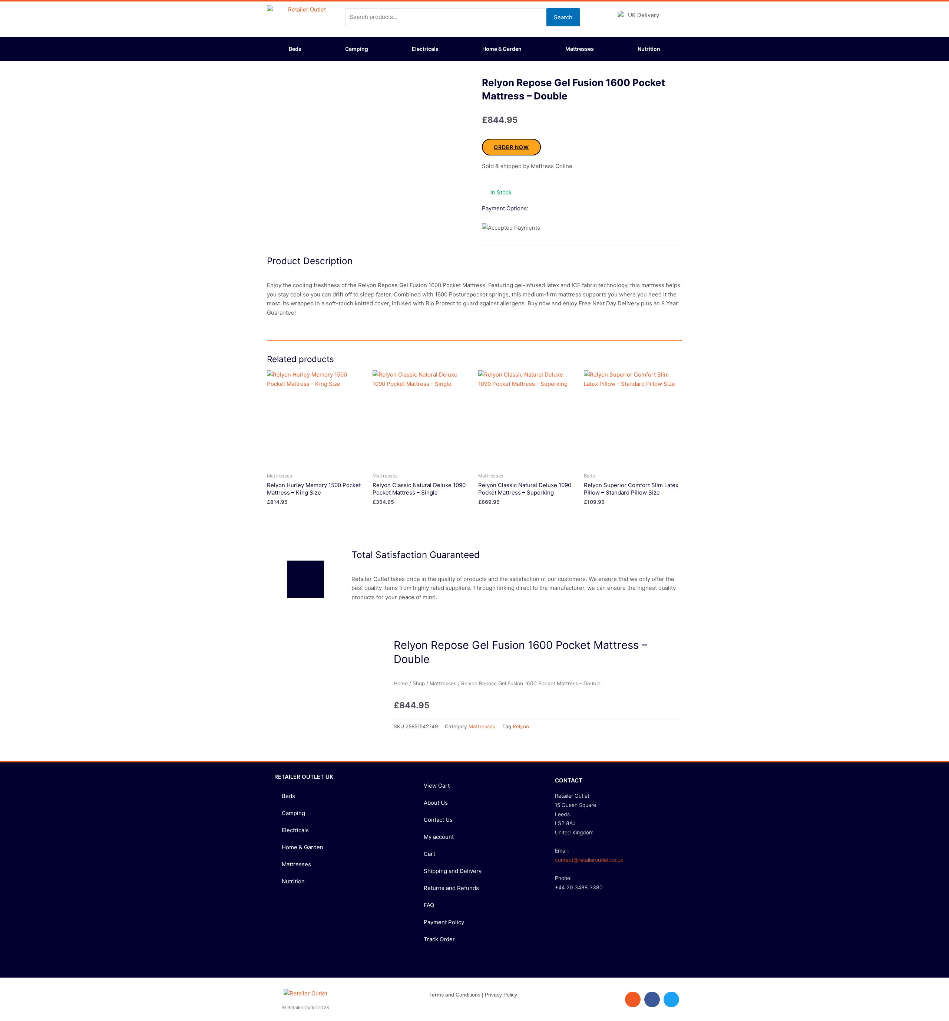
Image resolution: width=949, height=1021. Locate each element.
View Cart (437, 785)
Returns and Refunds (451, 888)
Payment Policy (444, 922)
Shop (419, 683)
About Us (436, 802)
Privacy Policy (501, 995)
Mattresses (579, 49)
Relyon (521, 726)
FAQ (429, 905)
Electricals (425, 49)
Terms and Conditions (454, 995)
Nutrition (649, 49)
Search (563, 17)
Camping (356, 49)
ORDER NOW (511, 147)
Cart (429, 853)
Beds (295, 49)
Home (401, 683)
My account (439, 836)
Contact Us (438, 819)
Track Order (439, 939)
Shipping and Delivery (453, 870)
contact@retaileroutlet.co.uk (589, 860)
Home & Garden (502, 49)
